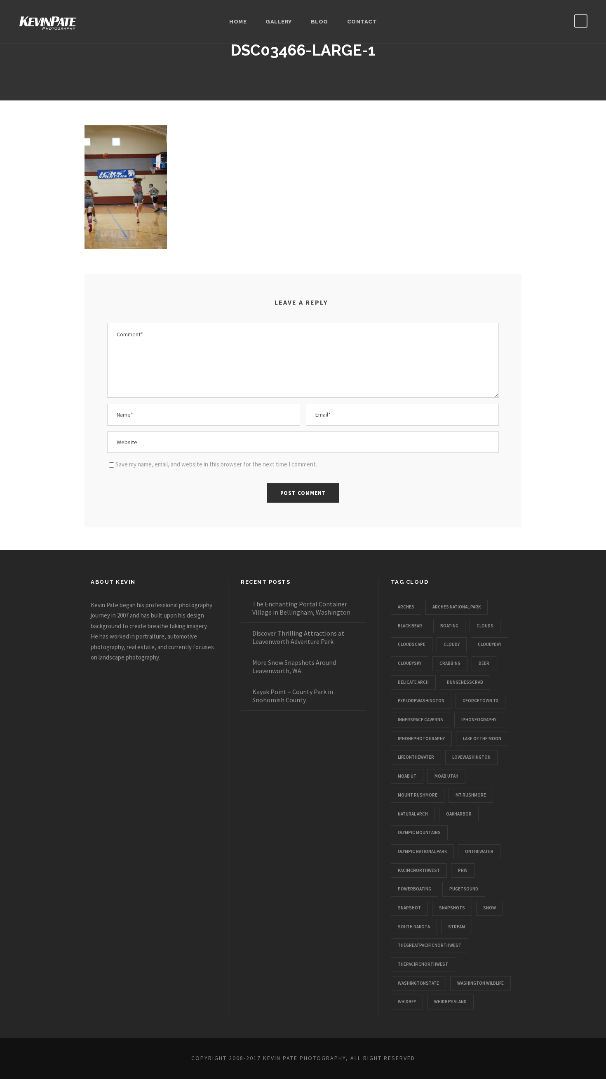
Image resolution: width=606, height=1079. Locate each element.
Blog (319, 22)
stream (456, 927)
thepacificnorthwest (423, 964)
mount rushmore (417, 795)
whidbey (407, 1001)
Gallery (278, 22)
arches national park (456, 607)
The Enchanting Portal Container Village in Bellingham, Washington (301, 608)
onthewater (479, 851)
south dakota (414, 927)
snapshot (409, 908)
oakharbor (459, 814)
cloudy (452, 644)
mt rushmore (471, 795)
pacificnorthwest (419, 870)
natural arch (413, 814)
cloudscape (411, 644)
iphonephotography (421, 738)
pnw (462, 870)
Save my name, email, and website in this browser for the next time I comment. (216, 464)
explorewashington (421, 701)
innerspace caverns (420, 719)
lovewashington (471, 757)
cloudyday (489, 644)
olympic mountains (419, 832)
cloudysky (409, 663)
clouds (485, 626)
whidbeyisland (450, 1001)
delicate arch (413, 682)
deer (484, 663)
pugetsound (463, 889)
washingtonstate (418, 983)
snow (489, 908)
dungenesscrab (465, 682)
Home (238, 22)
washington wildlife (480, 983)
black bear (410, 626)
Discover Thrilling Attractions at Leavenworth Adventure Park (298, 637)
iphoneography (478, 719)
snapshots (452, 908)
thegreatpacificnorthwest (429, 945)
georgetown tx (480, 701)
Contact (362, 22)
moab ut (407, 776)
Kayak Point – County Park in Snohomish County (292, 695)
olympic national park (422, 851)
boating (449, 626)
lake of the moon (482, 738)
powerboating (414, 889)
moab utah (446, 776)
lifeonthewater (416, 757)
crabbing (449, 663)
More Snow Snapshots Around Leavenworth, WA (294, 666)
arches (406, 607)
